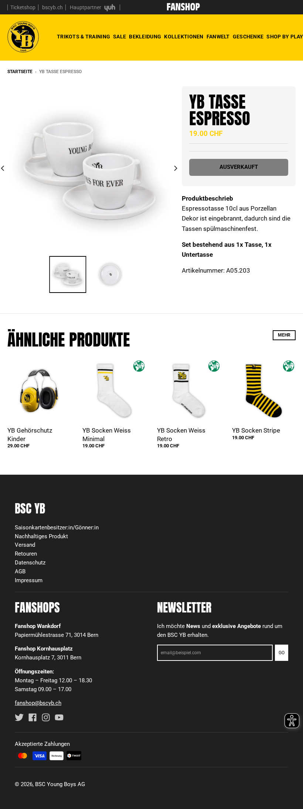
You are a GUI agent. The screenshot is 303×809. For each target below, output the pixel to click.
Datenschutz (30, 562)
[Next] (175, 168)
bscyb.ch (52, 7)
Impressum (28, 580)
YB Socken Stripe (256, 430)
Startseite (20, 71)
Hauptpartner (86, 7)
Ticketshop (22, 7)
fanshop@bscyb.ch (38, 703)
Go (282, 652)
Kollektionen (183, 37)
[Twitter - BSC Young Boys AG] (19, 717)
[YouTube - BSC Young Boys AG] (59, 717)
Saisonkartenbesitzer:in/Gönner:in (57, 527)
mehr (284, 335)
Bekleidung (145, 37)
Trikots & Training (83, 37)
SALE (119, 37)
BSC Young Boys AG (60, 784)
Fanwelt (218, 37)
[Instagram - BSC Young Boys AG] (45, 717)
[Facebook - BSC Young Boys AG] (32, 717)
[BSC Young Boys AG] (183, 8)
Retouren (26, 553)
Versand (25, 545)
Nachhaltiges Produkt (41, 536)
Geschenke (248, 37)
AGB (20, 571)
